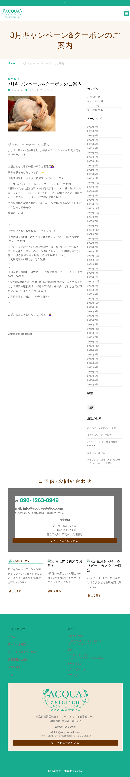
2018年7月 (92, 337)
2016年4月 (92, 380)
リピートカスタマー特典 (22, 652)
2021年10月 (93, 259)
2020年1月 (92, 298)
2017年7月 (92, 358)
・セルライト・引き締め (77, 657)
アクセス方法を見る (65, 540)
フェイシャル (75, 635)
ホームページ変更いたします (101, 427)
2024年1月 (92, 199)
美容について (94, 109)
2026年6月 (92, 135)
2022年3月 (92, 242)
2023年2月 (92, 225)
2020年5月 (92, 285)
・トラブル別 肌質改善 (91, 640)
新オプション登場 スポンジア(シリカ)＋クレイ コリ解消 (104, 461)
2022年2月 (92, 247)
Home (11, 63)
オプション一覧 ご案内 (100, 435)
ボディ (71, 649)
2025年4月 (92, 173)
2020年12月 (93, 277)
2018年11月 (93, 328)
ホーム (12, 636)
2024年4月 (92, 191)
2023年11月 (93, 208)
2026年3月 (92, 148)
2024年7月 (92, 186)
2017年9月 (92, 350)
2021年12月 (93, 255)
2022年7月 (92, 234)
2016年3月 (92, 384)
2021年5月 (92, 264)
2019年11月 (93, 307)
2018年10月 (93, 332)
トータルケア (75, 663)
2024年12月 (93, 182)
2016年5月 (92, 375)
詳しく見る (15, 591)
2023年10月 (93, 212)
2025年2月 (92, 178)
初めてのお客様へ (18, 644)
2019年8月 (92, 315)
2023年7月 (92, 221)
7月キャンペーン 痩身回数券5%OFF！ (102, 443)
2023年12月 (93, 203)
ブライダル (73, 675)
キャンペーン (46, 89)
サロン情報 (14, 667)
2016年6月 (92, 371)
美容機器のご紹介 (18, 659)
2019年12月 (93, 302)
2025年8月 (92, 165)
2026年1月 (92, 156)
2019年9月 (92, 311)
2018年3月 (92, 341)
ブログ (90, 105)
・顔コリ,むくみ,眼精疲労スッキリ (82, 643)
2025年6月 (92, 169)
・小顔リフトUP (74, 640)
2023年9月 (92, 216)
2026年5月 (92, 139)
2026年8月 (92, 126)
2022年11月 (93, 229)
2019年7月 (92, 320)
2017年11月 (93, 345)
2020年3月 (92, 294)
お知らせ (34, 89)
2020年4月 (92, 289)
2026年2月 (92, 152)
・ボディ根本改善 (96, 657)
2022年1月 (92, 251)
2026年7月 (92, 130)
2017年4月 (92, 362)
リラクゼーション (77, 669)
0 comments (17, 89)
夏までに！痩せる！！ (98, 452)
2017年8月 (92, 354)
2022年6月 (92, 238)
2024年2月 (92, 195)
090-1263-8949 (39, 500)
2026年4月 (92, 143)
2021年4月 (92, 268)
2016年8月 (92, 367)
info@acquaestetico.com (43, 508)
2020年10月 (93, 281)
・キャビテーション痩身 (77, 654)
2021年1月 (92, 272)
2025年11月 (93, 161)
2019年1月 (92, 324)
